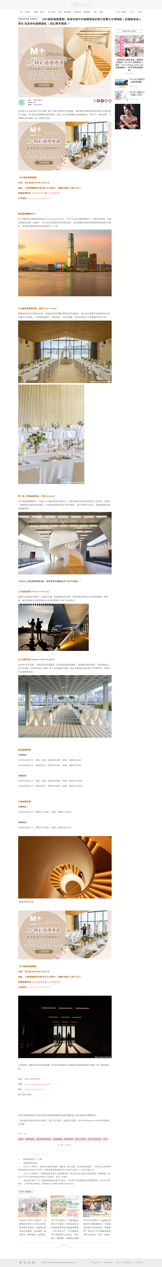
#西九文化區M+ (95, 1139)
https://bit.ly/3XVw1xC (40, 987)
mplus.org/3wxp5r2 (34, 1089)
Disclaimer (109, 1262)
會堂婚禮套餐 (38, 193)
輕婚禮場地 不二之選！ (33, 1159)
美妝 (59, 12)
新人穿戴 (51, 12)
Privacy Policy (96, 1262)
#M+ (105, 1139)
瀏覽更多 (64, 1245)
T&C (117, 1262)
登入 (132, 12)
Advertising (127, 1262)
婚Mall (28, 12)
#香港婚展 (29, 1139)
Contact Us (139, 1262)
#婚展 (20, 1139)
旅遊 (95, 12)
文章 (21, 12)
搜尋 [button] (140, 12)
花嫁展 (35, 12)
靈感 (101, 12)
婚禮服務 (87, 12)
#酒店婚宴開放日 (43, 1139)
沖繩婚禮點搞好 (30, 1163)
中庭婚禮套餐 (54, 193)
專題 (42, 12)
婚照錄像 (67, 12)
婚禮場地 (77, 12)
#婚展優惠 (57, 1139)
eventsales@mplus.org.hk (37, 1084)
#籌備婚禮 (68, 1139)
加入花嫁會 (122, 12)
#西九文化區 (80, 1139)
